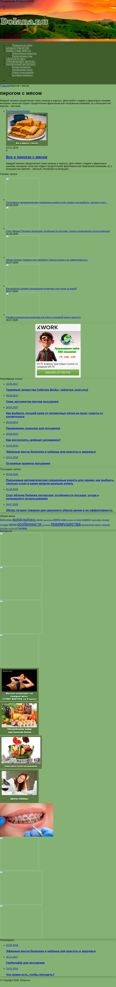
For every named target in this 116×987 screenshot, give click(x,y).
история (78, 520)
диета (56, 519)
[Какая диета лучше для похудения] (21, 768)
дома (63, 519)
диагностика (47, 520)
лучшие (4, 524)
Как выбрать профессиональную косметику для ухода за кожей (41, 288)
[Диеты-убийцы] (19, 802)
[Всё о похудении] (24, 29)
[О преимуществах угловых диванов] (21, 598)
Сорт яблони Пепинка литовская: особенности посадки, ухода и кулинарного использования (58, 231)
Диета (3, 519)
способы (4, 528)
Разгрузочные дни (22, 56)
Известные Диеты (18, 50)
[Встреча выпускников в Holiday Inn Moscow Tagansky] (21, 565)
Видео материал (21, 67)
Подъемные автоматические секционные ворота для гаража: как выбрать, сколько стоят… (57, 202)
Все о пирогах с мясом (26, 157)
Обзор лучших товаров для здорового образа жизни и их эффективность (47, 260)
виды (9, 519)
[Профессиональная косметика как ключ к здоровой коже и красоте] (22, 314)
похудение (46, 525)
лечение (105, 520)
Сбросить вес (16, 59)
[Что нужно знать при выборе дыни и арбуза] (19, 666)
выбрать (29, 519)
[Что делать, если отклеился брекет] (26, 835)
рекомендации (87, 525)
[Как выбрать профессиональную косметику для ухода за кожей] (22, 286)
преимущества (66, 523)
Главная (4, 85)
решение (106, 525)
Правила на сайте (22, 45)
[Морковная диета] (19, 869)
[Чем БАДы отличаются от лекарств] (21, 937)
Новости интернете (23, 72)
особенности (29, 524)
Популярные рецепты (24, 53)
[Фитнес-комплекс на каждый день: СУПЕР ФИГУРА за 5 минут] (19, 700)
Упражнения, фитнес (20, 61)
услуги (11, 528)
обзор (13, 524)
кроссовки (96, 520)
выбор (18, 519)
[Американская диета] (21, 903)
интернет (70, 520)
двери (39, 519)
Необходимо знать (22, 69)
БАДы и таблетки (17, 48)
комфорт (86, 519)
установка (21, 528)
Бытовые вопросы (22, 75)
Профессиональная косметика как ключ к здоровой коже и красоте (43, 317)
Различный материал (21, 64)
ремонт (98, 525)
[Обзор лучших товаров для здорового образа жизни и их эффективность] (22, 257)
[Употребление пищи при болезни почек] (19, 734)
